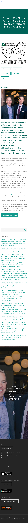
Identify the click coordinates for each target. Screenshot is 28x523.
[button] (26, 4)
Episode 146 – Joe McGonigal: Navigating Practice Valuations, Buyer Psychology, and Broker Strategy (13, 324)
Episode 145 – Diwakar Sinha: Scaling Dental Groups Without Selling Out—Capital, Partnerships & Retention (14, 331)
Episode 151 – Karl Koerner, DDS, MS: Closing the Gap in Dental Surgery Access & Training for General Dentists (14, 292)
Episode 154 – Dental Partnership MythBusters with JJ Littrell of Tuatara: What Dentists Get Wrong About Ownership (14, 271)
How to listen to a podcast (8, 458)
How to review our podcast (9, 456)
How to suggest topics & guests (10, 452)
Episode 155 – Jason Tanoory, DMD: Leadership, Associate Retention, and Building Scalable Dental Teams (12, 265)
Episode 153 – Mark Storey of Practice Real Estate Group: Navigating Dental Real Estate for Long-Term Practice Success (14, 277)
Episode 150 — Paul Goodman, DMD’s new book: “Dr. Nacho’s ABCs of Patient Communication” (13, 298)
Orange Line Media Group (20, 518)
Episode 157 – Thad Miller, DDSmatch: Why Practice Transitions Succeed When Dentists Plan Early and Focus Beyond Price (14, 250)
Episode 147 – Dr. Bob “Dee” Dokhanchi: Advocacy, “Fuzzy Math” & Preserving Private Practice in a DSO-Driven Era (12, 318)
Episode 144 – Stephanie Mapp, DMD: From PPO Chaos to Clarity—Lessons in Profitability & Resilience (14, 337)
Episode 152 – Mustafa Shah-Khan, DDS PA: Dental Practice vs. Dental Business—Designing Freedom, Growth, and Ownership (14, 285)
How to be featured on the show (10, 454)
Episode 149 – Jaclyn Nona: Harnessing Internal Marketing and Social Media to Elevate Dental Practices (12, 305)
